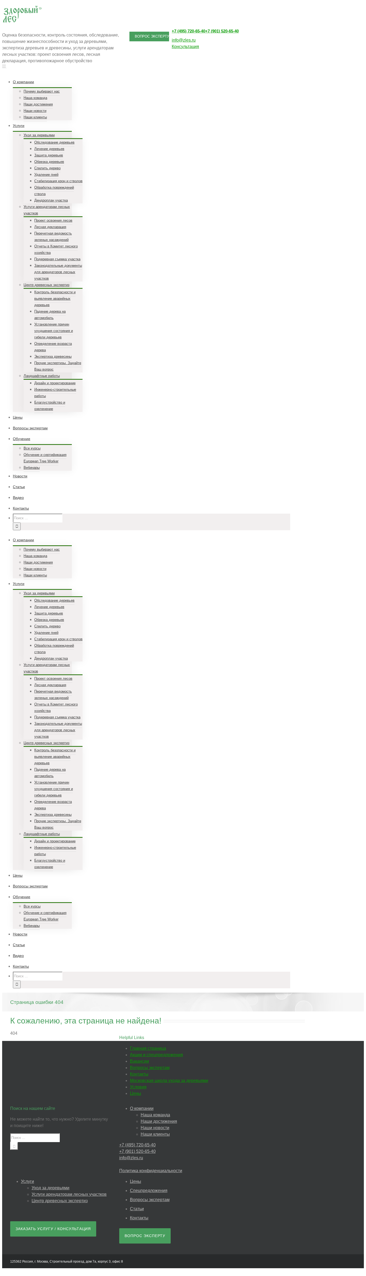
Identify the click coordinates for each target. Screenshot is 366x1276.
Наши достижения (159, 1121)
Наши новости (155, 1127)
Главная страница (148, 1048)
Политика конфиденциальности (150, 1170)
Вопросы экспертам (150, 1067)
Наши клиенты (155, 1134)
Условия (138, 1087)
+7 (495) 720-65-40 (188, 31)
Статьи (137, 1208)
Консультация (185, 46)
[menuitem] (155, 98)
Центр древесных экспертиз (60, 1200)
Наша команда (155, 1115)
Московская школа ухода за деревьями (169, 1080)
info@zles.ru (184, 40)
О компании (142, 1108)
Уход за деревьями (50, 1188)
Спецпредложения (148, 1190)
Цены (135, 1093)
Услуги (27, 1181)
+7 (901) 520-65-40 (222, 31)
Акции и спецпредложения (156, 1054)
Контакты (139, 1074)
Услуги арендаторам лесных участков (69, 1194)
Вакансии (139, 1061)
